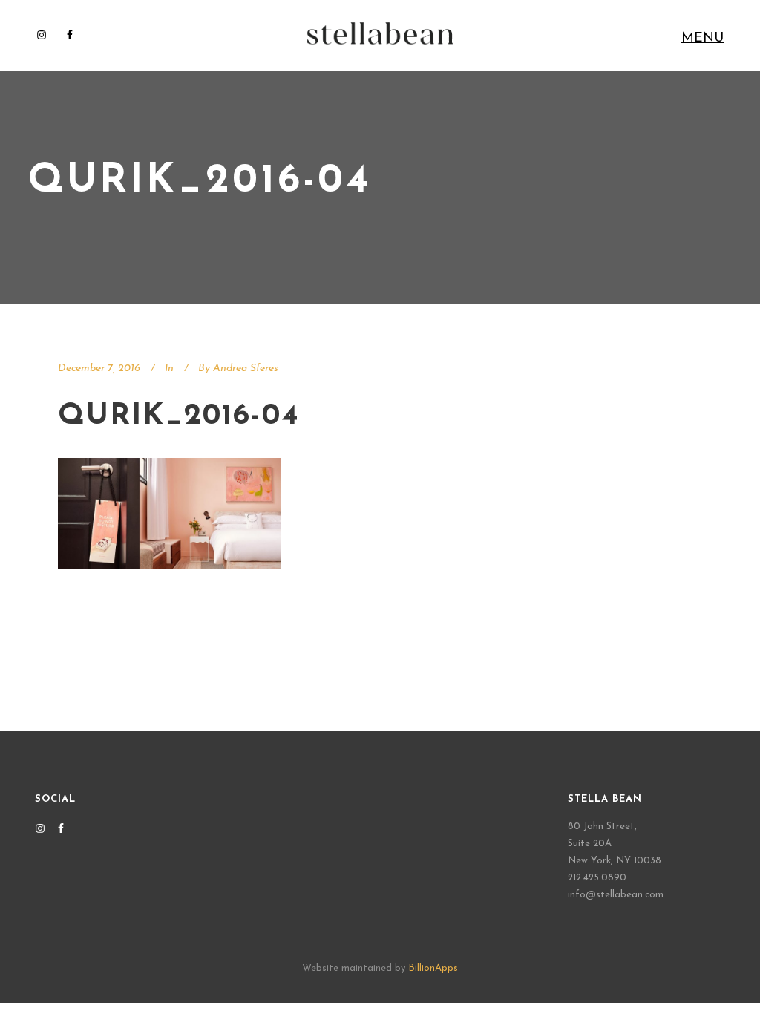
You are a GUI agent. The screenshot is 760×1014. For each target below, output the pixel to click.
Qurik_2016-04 (179, 416)
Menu (702, 38)
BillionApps (433, 968)
